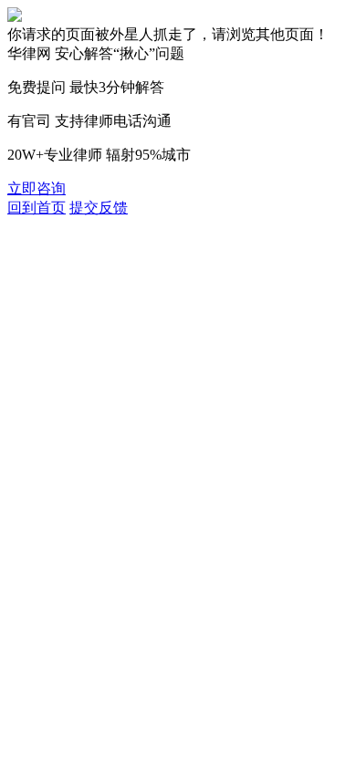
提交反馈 (98, 207)
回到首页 (36, 207)
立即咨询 (36, 188)
